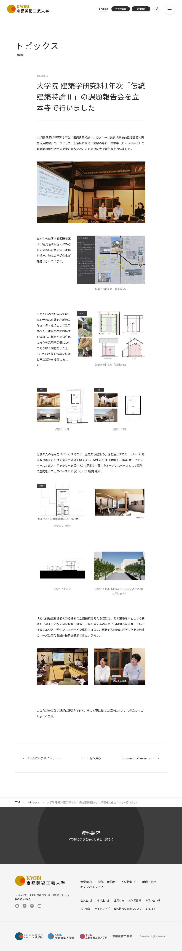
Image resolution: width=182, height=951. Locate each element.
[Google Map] (23, 899)
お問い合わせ (152, 900)
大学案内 (86, 882)
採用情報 (85, 908)
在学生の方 (86, 900)
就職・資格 (149, 882)
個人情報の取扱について (127, 908)
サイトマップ (102, 908)
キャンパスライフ (91, 887)
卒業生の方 (103, 900)
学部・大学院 (106, 882)
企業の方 (119, 900)
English (150, 908)
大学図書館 (135, 900)
